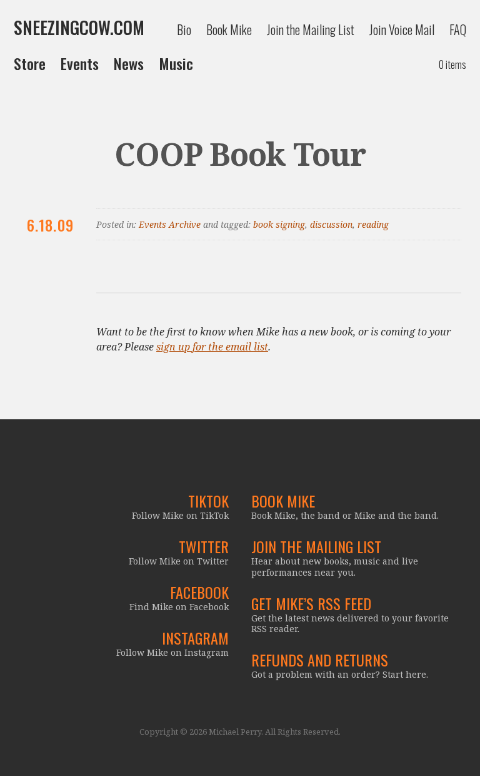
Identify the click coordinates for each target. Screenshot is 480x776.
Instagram (195, 637)
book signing (279, 224)
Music (176, 63)
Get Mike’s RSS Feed (311, 603)
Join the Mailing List (310, 29)
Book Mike (229, 29)
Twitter (204, 546)
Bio (184, 29)
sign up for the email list (212, 347)
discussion (331, 224)
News (129, 63)
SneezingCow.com (79, 27)
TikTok (208, 500)
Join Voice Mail (401, 29)
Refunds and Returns (319, 659)
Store (30, 63)
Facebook (199, 592)
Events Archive (170, 224)
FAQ (457, 29)
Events (80, 63)
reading (373, 224)
